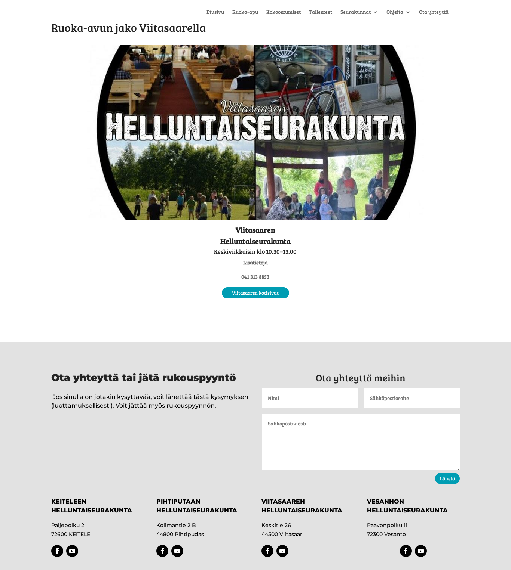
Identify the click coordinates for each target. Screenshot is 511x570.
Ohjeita (394, 12)
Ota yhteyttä (434, 12)
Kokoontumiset (283, 12)
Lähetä (447, 478)
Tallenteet (320, 12)
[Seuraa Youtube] (72, 551)
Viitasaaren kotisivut (255, 292)
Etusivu (215, 12)
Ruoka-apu (245, 12)
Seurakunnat (355, 12)
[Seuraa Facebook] (57, 551)
